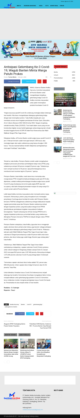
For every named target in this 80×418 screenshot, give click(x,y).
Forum (62, 5)
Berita (19, 5)
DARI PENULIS (24, 335)
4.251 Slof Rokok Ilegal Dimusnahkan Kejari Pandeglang (68, 139)
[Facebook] (55, 396)
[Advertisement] (40, 24)
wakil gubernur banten (11, 306)
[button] (73, 5)
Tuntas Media (12, 77)
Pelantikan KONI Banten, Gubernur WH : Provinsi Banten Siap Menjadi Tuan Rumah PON (40, 326)
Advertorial (54, 5)
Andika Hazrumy (14, 304)
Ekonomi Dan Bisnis (30, 5)
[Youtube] (59, 396)
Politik (56, 81)
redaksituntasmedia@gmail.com (33, 410)
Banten (23, 304)
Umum (56, 75)
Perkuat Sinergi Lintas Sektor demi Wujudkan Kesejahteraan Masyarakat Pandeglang (69, 128)
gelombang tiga (37, 304)
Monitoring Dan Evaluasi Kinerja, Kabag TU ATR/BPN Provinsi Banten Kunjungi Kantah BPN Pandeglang (27, 354)
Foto (46, 5)
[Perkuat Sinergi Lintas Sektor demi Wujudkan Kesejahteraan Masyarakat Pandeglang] (44, 344)
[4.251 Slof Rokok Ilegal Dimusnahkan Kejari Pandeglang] (58, 140)
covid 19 (29, 304)
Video (40, 5)
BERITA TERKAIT (10, 335)
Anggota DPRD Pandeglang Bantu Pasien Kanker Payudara (14, 325)
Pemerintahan (58, 78)
